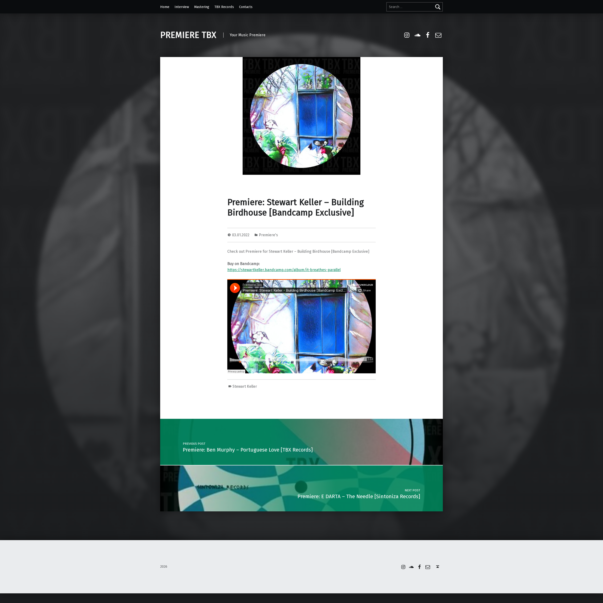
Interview (182, 7)
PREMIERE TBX (188, 35)
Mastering (201, 7)
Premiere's (268, 235)
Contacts (246, 7)
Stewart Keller (244, 386)
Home (164, 7)
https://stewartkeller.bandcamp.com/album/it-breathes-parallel (284, 270)
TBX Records (224, 7)
